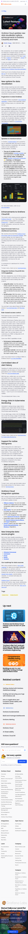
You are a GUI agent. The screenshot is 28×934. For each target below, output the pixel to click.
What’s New (4, 814)
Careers (17, 849)
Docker (6, 525)
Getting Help (18, 860)
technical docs (22, 268)
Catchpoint (7, 554)
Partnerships (18, 851)
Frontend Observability (7, 799)
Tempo (22, 57)
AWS (2, 828)
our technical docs (12, 308)
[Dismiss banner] (26, 912)
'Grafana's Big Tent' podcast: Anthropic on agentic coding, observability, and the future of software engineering (14, 647)
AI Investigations (5, 812)
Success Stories (19, 855)
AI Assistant (4, 781)
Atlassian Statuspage (10, 552)
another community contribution (17, 158)
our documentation (16, 358)
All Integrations (5, 823)
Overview (3, 774)
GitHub (17, 826)
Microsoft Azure (5, 833)
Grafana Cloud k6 (6, 219)
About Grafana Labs (20, 846)
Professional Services (20, 862)
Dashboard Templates (20, 830)
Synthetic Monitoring (6, 802)
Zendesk (6, 559)
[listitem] (5, 595)
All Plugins (3, 826)
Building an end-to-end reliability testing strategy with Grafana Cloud (13, 669)
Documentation (5, 846)
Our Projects (18, 823)
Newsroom (18, 853)
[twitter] (2, 46)
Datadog (3, 837)
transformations (12, 141)
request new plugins (6, 574)
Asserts (6, 523)
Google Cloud (4, 830)
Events (3, 853)
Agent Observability (6, 783)
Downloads (18, 828)
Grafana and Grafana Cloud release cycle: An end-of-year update (14, 625)
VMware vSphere (9, 503)
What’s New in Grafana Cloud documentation (13, 69)
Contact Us (18, 858)
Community (4, 851)
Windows (6, 527)
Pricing (3, 776)
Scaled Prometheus (20, 792)
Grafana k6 (4, 222)
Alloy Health (7, 509)
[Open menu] (25, 4)
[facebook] (6, 46)
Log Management (19, 800)
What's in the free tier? (7, 778)
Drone (5, 555)
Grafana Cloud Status (6, 816)
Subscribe (22, 761)
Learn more (22, 1)
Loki (24, 56)
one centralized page (13, 373)
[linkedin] (9, 46)
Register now (13, 931)
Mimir (9, 59)
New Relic (3, 839)
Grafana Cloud (5, 580)
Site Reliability (18, 798)
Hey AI (16, 865)
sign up (3, 73)
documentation (5, 207)
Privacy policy (18, 765)
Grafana (8, 57)
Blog (4, 11)
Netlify (6, 557)
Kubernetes (4, 835)
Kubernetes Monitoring (7, 789)
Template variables (18, 153)
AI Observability (19, 774)
